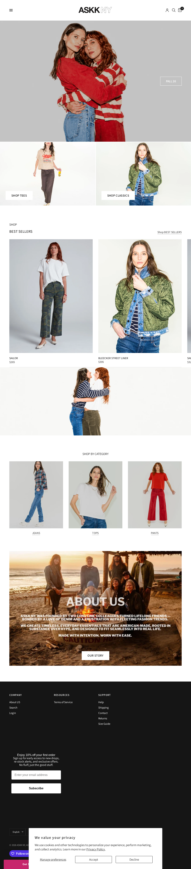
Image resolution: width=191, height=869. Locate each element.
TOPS (95, 532)
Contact (103, 713)
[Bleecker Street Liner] (140, 296)
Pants (155, 532)
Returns (102, 718)
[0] (179, 10)
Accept (93, 859)
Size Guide (104, 723)
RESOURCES (62, 695)
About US (14, 702)
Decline (134, 859)
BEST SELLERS (20, 231)
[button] (171, 81)
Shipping (103, 707)
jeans (36, 532)
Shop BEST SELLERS (169, 232)
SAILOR (13, 358)
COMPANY (15, 695)
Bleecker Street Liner (113, 358)
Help (101, 702)
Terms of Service (63, 702)
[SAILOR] (51, 296)
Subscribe (36, 788)
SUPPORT (104, 695)
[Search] (174, 10)
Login (12, 713)
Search (13, 707)
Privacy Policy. (95, 849)
